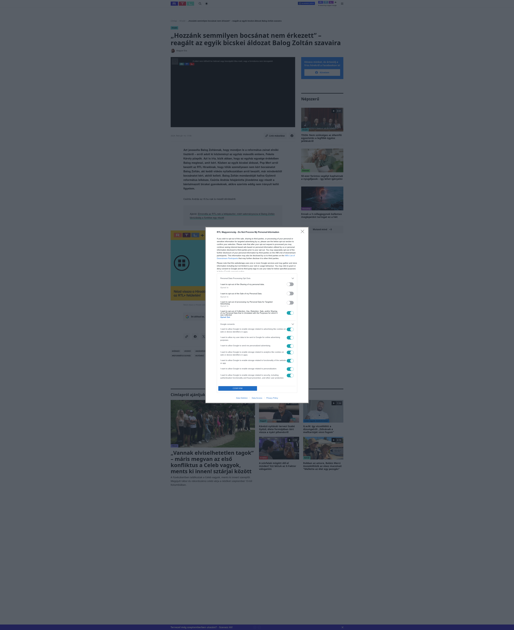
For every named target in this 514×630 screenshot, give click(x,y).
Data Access (257, 398)
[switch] (290, 284)
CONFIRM (238, 388)
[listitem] (257, 278)
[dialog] (257, 315)
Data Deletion (242, 398)
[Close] (303, 232)
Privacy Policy (272, 398)
